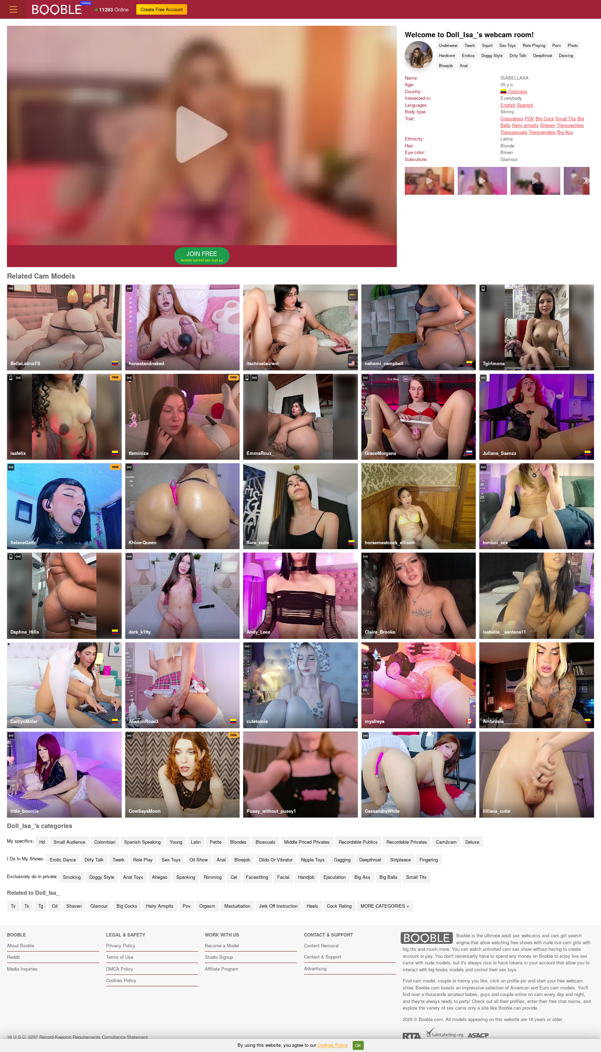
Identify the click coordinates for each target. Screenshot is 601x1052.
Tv (13, 905)
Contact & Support (322, 956)
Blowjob (446, 65)
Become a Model (222, 945)
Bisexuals (265, 841)
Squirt (487, 45)
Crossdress (511, 118)
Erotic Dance (63, 859)
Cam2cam (446, 841)
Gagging (342, 859)
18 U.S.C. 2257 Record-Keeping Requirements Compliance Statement (77, 1037)
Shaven (547, 125)
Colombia (517, 91)
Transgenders (542, 132)
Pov (187, 905)
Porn (556, 45)
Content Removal (321, 945)
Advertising (315, 968)
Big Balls (388, 877)
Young (176, 841)
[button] (585, 180)
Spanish (525, 105)
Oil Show (199, 859)
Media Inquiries (22, 968)
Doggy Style (492, 55)
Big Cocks (127, 905)
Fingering (428, 859)
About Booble (20, 945)
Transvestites (570, 125)
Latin (196, 841)
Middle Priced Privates (307, 841)
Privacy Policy (120, 945)
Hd (42, 841)
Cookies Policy (121, 980)
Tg (40, 905)
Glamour (98, 905)
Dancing (566, 55)
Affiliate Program (221, 968)
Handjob (306, 877)
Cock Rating (339, 905)
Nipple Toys (313, 859)
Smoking (72, 877)
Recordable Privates (406, 841)
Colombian (104, 841)
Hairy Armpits (160, 905)
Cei (234, 877)
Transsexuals (513, 132)
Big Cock (545, 118)
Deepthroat (542, 55)
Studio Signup (219, 957)
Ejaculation (334, 877)
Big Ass (565, 132)
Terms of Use (119, 957)
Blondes (238, 841)
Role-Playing (534, 45)
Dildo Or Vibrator (276, 859)
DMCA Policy (119, 968)
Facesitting (257, 877)
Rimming (213, 877)
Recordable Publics (358, 841)
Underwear (448, 45)
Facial (283, 877)
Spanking (185, 877)
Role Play (143, 859)
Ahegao (159, 877)
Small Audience (69, 841)
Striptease (400, 859)
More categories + (385, 905)
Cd (54, 905)
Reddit (13, 957)
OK (358, 1045)
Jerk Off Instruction (278, 905)
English (507, 105)
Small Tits (565, 118)
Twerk (470, 45)
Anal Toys (133, 877)
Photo (573, 45)
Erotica (468, 55)
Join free (200, 256)
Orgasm (207, 905)
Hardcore (447, 55)
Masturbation (237, 905)
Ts (26, 905)
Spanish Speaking (142, 841)
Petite (216, 841)
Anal (464, 65)
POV (529, 118)
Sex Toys (507, 45)
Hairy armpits (525, 125)
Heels (312, 905)
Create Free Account (162, 9)
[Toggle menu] (13, 9)
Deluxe (472, 841)
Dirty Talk (518, 55)
